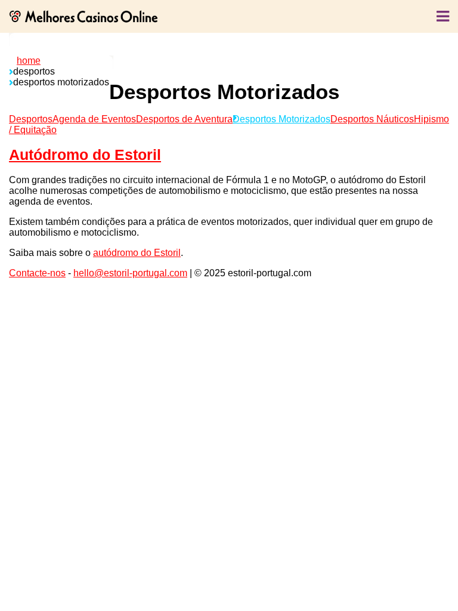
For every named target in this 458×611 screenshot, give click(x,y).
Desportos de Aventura (184, 119)
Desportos (30, 119)
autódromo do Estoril (137, 253)
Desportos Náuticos (372, 119)
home (29, 60)
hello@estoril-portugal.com (130, 273)
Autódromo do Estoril (85, 154)
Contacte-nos (37, 273)
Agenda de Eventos (94, 119)
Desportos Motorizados (281, 119)
